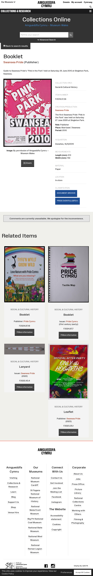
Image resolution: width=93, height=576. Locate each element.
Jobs (78, 479)
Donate (66, 2)
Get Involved (56, 483)
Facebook (56, 497)
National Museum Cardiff (35, 481)
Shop (13, 507)
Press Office (78, 484)
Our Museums (7, 2)
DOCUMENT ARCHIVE (66, 193)
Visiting (13, 478)
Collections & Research (16, 11)
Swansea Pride (13, 62)
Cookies (56, 524)
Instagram (56, 502)
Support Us (13, 502)
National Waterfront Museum (35, 510)
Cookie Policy (8, 574)
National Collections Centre (78, 501)
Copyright (56, 529)
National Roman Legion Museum (35, 549)
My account (76, 2)
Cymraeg (88, 2)
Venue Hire (13, 512)
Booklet (24, 314)
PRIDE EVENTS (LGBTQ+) (67, 201)
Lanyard (24, 366)
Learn (13, 492)
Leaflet (68, 411)
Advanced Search (47, 40)
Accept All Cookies (83, 572)
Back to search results (16, 46)
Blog (13, 497)
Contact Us (56, 478)
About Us (78, 474)
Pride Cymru (29, 321)
